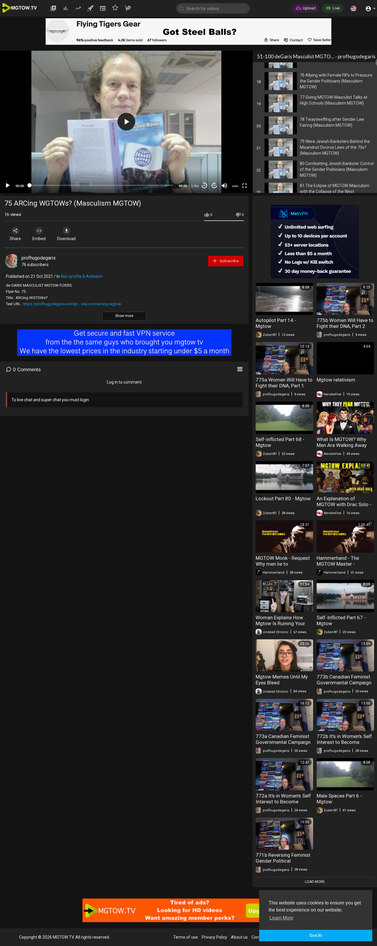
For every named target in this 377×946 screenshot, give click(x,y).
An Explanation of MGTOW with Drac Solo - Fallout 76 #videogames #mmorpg (344, 507)
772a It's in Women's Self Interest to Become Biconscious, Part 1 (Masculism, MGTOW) (283, 804)
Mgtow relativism (336, 380)
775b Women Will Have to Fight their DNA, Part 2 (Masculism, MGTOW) (345, 326)
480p (233, 153)
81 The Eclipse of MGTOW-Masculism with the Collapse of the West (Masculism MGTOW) (334, 191)
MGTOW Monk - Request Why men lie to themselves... (283, 564)
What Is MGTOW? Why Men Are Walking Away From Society (342, 445)
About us (239, 937)
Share (15, 238)
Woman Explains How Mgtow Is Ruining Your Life (280, 623)
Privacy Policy (214, 937)
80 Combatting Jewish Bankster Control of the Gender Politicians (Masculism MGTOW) (337, 169)
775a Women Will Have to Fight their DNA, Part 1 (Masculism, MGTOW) (284, 385)
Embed (39, 238)
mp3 (233, 162)
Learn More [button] (281, 917)
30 (204, 185)
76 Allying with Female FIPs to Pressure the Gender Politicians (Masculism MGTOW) (336, 81)
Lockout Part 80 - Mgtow (283, 498)
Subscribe (229, 261)
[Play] (8, 186)
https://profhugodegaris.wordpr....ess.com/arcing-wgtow (72, 304)
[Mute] (224, 186)
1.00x (195, 186)
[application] (126, 122)
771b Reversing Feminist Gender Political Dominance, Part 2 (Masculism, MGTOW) (283, 864)
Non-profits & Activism (81, 276)
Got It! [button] (316, 935)
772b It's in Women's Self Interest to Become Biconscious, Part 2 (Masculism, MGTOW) (344, 745)
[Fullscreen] (244, 186)
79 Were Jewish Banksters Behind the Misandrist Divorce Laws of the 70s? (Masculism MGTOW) (335, 147)
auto (235, 186)
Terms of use (185, 937)
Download (66, 238)
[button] (353, 8)
